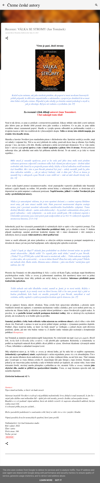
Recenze (9, 437)
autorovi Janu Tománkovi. (63, 112)
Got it (58, 480)
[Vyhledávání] (96, 5)
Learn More (45, 480)
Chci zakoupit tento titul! (50, 114)
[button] (6, 38)
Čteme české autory (23, 5)
